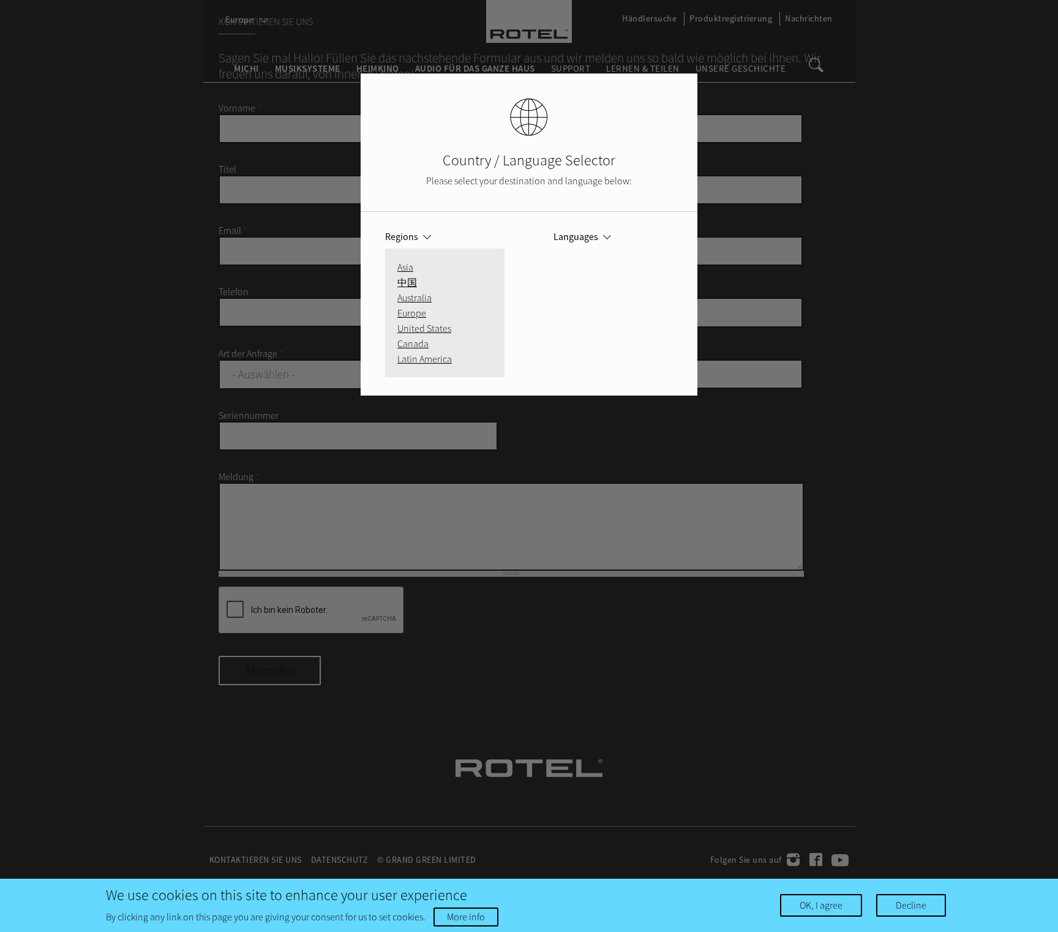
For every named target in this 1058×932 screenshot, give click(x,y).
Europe (411, 313)
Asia (405, 267)
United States (424, 328)
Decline (911, 905)
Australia (414, 297)
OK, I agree (821, 905)
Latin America (424, 359)
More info (466, 917)
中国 (407, 282)
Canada (413, 343)
